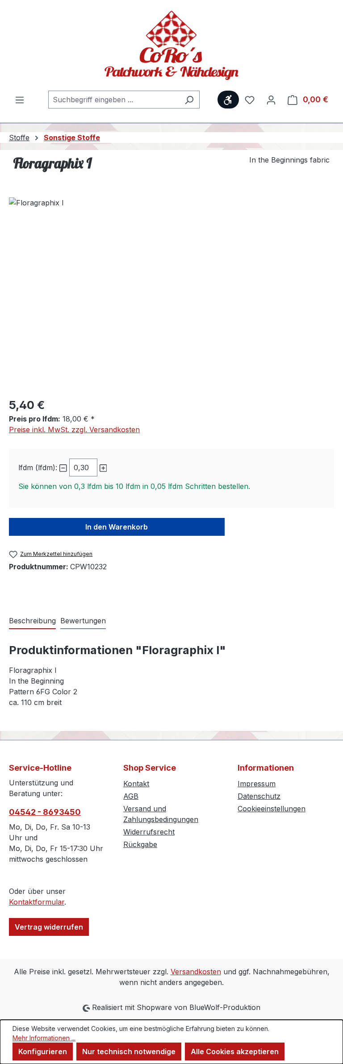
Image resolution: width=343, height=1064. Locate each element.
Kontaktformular (36, 901)
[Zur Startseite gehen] (171, 45)
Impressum (257, 783)
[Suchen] (189, 99)
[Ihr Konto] (271, 99)
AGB (130, 796)
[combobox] (113, 99)
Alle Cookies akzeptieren (235, 1051)
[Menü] (19, 99)
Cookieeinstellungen (271, 808)
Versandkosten (196, 971)
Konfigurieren (42, 1051)
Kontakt (136, 783)
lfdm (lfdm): (37, 467)
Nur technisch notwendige (129, 1051)
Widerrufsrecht (149, 831)
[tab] (32, 621)
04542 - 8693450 (45, 812)
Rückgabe (140, 844)
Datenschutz (259, 796)
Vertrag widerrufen (49, 926)
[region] (171, 293)
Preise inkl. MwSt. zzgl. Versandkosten (74, 429)
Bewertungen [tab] (83, 620)
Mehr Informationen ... (44, 1038)
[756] (171, 293)
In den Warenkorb (116, 526)
